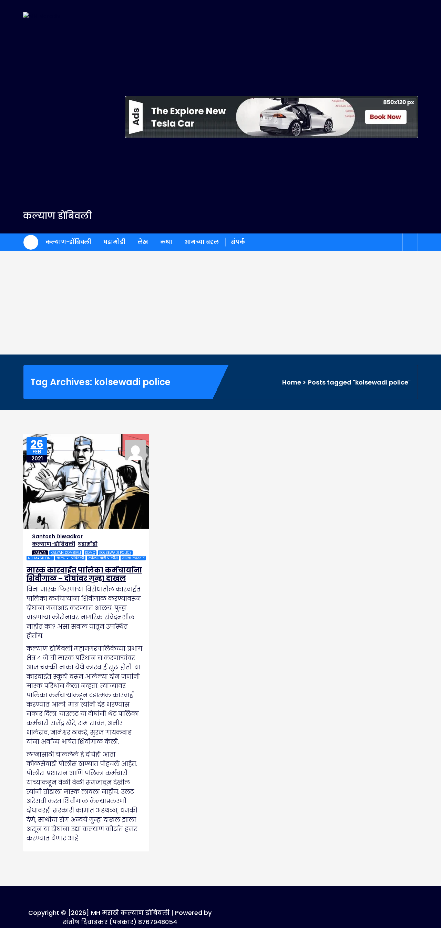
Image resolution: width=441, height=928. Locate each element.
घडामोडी (114, 242)
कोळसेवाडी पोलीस (103, 558)
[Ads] (271, 117)
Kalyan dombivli (66, 552)
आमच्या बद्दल (201, 242)
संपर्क (238, 242)
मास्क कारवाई (133, 558)
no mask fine (40, 558)
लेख (142, 242)
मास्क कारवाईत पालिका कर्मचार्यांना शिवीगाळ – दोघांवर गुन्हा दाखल (84, 574)
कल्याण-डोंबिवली (68, 242)
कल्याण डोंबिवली (70, 558)
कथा (166, 242)
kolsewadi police (115, 552)
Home (291, 382)
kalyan (40, 552)
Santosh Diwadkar (57, 536)
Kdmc (90, 552)
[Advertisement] (220, 303)
